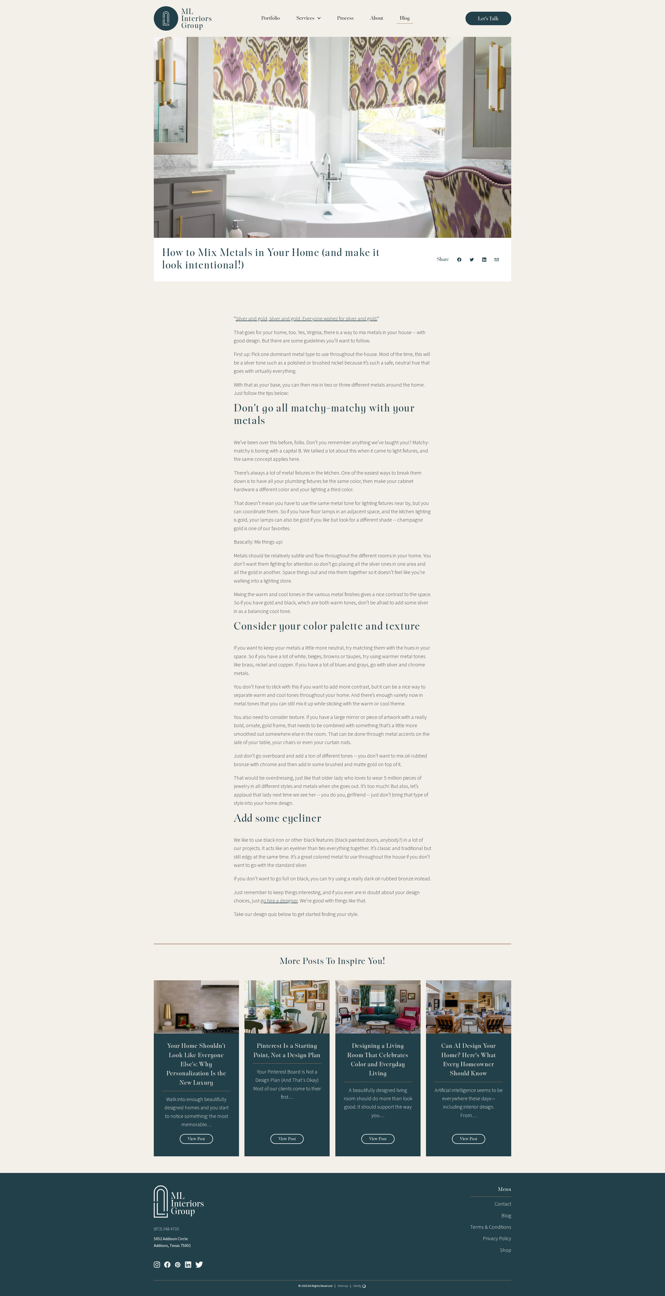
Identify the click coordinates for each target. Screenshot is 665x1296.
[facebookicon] (169, 1264)
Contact (503, 1204)
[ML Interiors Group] (180, 1201)
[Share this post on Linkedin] (484, 259)
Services (305, 18)
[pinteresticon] (180, 1264)
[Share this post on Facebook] (459, 259)
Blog (405, 18)
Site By (357, 1286)
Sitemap (342, 1286)
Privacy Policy (497, 1238)
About (376, 18)
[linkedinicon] (190, 1264)
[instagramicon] (159, 1264)
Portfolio (270, 18)
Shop (505, 1250)
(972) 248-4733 (166, 1229)
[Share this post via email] (496, 259)
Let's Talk (488, 19)
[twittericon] (201, 1264)
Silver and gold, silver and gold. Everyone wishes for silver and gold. (306, 318)
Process (345, 18)
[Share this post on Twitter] (472, 259)
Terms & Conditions (490, 1227)
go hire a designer (279, 901)
